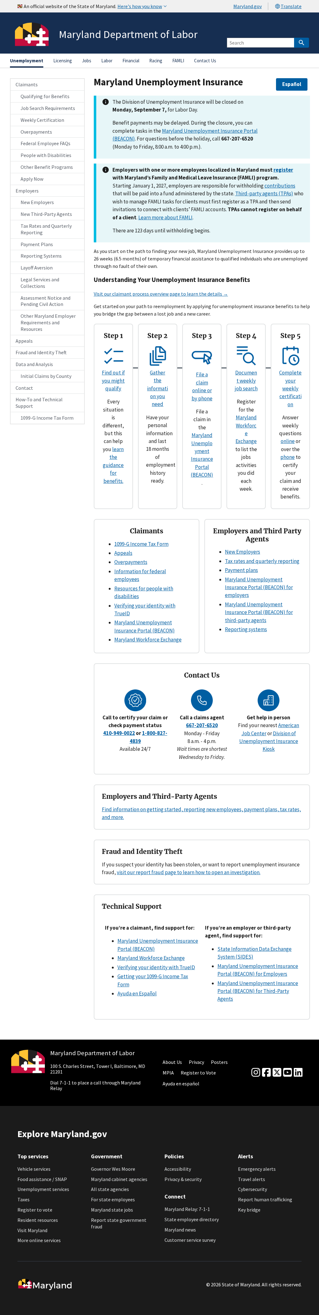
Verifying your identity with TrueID (156, 967)
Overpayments (36, 132)
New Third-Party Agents (46, 214)
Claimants (27, 84)
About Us (172, 1062)
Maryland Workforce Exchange (148, 639)
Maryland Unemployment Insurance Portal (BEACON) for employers (259, 587)
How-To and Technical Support (39, 402)
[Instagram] (255, 1072)
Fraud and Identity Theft (41, 352)
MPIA (168, 1073)
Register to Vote (198, 1073)
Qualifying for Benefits (45, 96)
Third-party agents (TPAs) (264, 193)
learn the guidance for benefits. (113, 465)
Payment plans (241, 570)
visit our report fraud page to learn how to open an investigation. (188, 872)
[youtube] (287, 1072)
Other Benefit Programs (47, 167)
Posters (219, 1062)
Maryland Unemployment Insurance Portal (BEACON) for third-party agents (259, 612)
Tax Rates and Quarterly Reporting (46, 229)
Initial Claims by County (46, 376)
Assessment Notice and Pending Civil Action (45, 301)
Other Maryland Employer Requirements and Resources (48, 322)
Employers (27, 191)
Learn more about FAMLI (165, 217)
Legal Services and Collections (40, 282)
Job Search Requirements (48, 108)
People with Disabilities (46, 155)
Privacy (196, 1062)
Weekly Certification (42, 120)
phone (287, 457)
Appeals (24, 341)
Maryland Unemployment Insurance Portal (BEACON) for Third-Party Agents (257, 991)
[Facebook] (266, 1072)
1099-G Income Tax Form (47, 418)
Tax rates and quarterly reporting (262, 561)
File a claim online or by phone (202, 386)
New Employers (37, 202)
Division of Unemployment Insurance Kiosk (268, 741)
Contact (24, 388)
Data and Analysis (34, 364)
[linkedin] (298, 1072)
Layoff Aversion (37, 267)
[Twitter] (277, 1072)
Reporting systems (246, 629)
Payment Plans (37, 244)
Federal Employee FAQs (45, 143)
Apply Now (32, 179)
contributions (279, 185)
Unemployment (26, 61)
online (288, 441)
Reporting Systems (41, 256)
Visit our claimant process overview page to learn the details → (161, 294)
